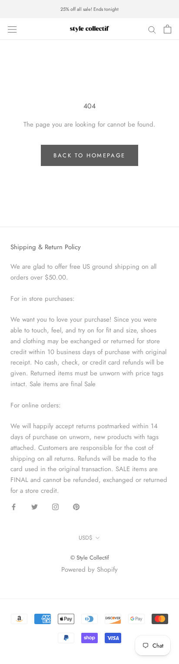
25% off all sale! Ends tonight (89, 9)
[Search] (152, 29)
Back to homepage (89, 155)
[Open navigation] (12, 29)
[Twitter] (34, 506)
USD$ (86, 538)
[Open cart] (167, 29)
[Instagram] (55, 506)
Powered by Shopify (89, 569)
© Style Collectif (89, 557)
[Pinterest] (76, 506)
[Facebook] (13, 506)
